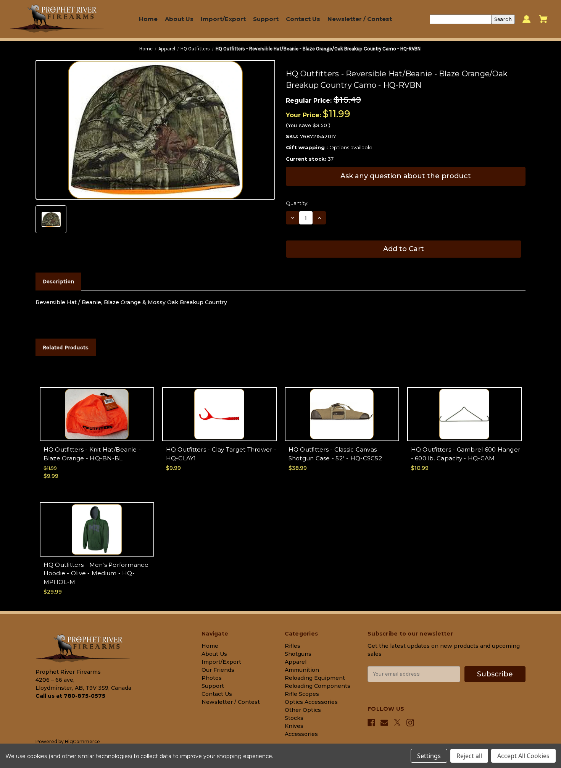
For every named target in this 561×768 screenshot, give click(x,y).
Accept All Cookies (523, 756)
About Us (179, 19)
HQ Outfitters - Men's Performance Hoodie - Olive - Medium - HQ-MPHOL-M (96, 573)
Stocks (294, 718)
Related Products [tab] (66, 347)
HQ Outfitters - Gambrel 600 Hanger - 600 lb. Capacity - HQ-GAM (466, 454)
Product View (97, 421)
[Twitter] (397, 722)
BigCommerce (82, 741)
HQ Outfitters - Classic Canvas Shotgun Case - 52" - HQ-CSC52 (335, 454)
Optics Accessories (311, 702)
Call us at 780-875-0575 (70, 695)
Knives (294, 726)
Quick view (96, 407)
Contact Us (303, 19)
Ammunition (302, 669)
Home (148, 19)
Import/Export (223, 19)
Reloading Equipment (315, 677)
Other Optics (303, 710)
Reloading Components (317, 685)
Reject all (469, 756)
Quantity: (297, 203)
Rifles (292, 645)
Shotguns (298, 653)
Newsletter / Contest (359, 19)
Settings (429, 756)
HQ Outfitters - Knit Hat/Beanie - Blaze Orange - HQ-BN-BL (92, 454)
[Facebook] (371, 722)
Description (58, 281)
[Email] (384, 722)
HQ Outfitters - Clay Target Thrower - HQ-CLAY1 (221, 454)
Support (266, 19)
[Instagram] (410, 722)
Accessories (301, 734)
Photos (212, 677)
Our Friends (218, 669)
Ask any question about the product (405, 176)
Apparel (295, 661)
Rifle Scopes (302, 694)
